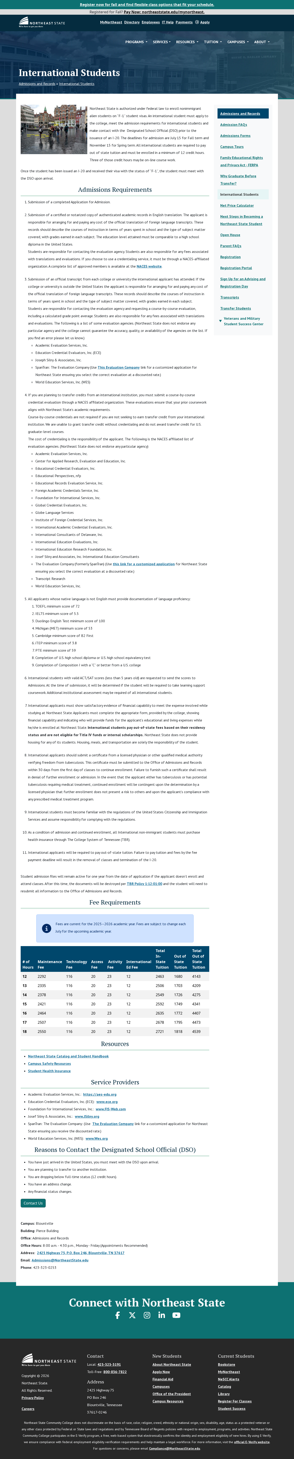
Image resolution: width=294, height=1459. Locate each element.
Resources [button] (186, 42)
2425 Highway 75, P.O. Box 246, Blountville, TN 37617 (80, 1252)
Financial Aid (163, 1379)
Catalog (224, 1386)
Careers (28, 1408)
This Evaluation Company (119, 367)
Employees (151, 22)
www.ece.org (107, 1101)
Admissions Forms (235, 135)
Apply (205, 22)
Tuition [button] (211, 42)
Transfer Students (235, 308)
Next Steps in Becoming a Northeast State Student (241, 220)
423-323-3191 (109, 1364)
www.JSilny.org (87, 1116)
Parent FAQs (230, 245)
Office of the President (172, 1393)
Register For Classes (235, 1401)
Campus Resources (168, 1401)
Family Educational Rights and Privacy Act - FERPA (241, 161)
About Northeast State (172, 1364)
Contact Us (33, 1203)
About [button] (260, 42)
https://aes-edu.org (99, 1094)
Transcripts (229, 297)
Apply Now (161, 1371)
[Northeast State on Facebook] (117, 1315)
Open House (230, 234)
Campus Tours (232, 146)
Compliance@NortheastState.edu (174, 1448)
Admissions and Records (37, 83)
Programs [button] (135, 42)
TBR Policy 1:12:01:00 (144, 883)
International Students (76, 83)
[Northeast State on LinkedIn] (161, 1315)
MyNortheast (111, 22)
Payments (184, 22)
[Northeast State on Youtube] (176, 1315)
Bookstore (226, 1364)
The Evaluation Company (113, 1123)
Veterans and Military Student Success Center (243, 321)
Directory (132, 22)
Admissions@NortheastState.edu (60, 1260)
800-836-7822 (115, 1371)
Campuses (161, 1386)
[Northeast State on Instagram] (147, 1315)
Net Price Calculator (237, 205)
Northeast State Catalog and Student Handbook (68, 1056)
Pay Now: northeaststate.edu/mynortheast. (164, 11)
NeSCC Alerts (228, 1379)
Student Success (232, 1408)
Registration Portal (236, 268)
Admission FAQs (233, 124)
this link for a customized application (144, 564)
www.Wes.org (97, 1138)
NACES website (149, 266)
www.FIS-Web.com (111, 1109)
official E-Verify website (252, 1442)
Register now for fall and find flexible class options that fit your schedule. (147, 4)
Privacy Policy (33, 1397)
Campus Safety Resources (49, 1063)
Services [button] (160, 42)
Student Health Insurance (49, 1071)
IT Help (168, 22)
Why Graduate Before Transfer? (238, 180)
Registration (230, 256)
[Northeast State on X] (132, 1315)
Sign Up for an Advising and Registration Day (243, 282)
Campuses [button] (236, 42)
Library (224, 1393)
